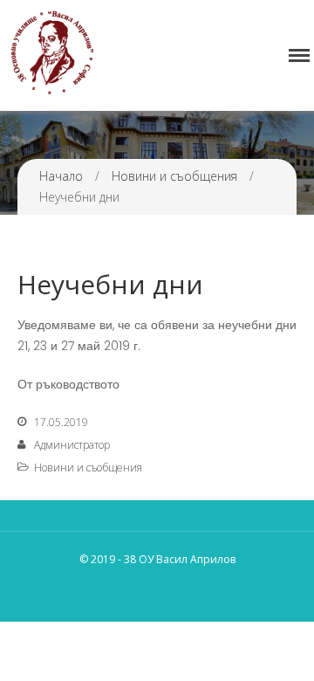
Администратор (72, 444)
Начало (61, 176)
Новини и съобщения (174, 176)
